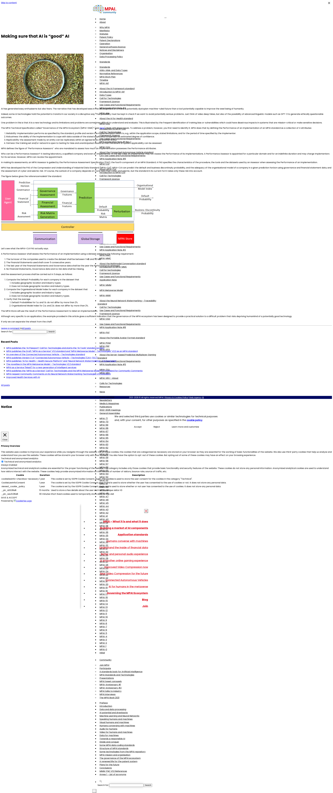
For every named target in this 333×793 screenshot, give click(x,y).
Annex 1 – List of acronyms (113, 774)
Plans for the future (109, 764)
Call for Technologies (110, 98)
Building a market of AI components (124, 528)
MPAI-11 (103, 613)
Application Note (108, 279)
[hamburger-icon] (165, 17)
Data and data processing (113, 709)
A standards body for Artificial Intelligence (121, 671)
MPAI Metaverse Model (111, 290)
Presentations (107, 678)
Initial (102, 652)
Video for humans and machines (116, 732)
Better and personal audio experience (124, 554)
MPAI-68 (104, 428)
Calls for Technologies (111, 383)
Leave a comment (10, 328)
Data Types (105, 95)
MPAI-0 (103, 649)
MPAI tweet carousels (111, 681)
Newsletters (106, 400)
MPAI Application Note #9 (113, 158)
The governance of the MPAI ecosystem (120, 758)
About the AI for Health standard (116, 118)
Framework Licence (110, 101)
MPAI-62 (104, 447)
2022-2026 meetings (110, 410)
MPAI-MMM (105, 285)
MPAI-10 (104, 616)
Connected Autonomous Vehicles (126, 580)
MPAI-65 (104, 438)
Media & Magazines (109, 403)
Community (105, 659)
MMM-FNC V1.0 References (113, 771)
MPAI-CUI (104, 164)
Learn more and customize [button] (185, 426)
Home (103, 18)
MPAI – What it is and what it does (125, 521)
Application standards (133, 534)
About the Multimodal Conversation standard (123, 263)
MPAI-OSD (105, 318)
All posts (26, 328)
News (102, 391)
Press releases (107, 397)
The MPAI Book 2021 (109, 697)
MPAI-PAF (105, 332)
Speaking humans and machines (116, 719)
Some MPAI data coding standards (117, 745)
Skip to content (9, 2)
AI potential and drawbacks (114, 712)
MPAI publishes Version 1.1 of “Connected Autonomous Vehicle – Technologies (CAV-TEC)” (52, 357)
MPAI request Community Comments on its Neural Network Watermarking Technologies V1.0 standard (58, 373)
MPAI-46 (104, 499)
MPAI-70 (104, 421)
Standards (105, 61)
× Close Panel (146, 511)
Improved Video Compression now (126, 567)
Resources (105, 386)
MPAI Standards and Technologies (117, 674)
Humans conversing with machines (117, 725)
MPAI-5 (103, 633)
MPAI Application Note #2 (113, 249)
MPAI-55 (104, 470)
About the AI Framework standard (117, 88)
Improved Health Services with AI (23, 377)
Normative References (111, 73)
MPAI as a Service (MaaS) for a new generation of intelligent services (41, 367)
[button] (101, 781)
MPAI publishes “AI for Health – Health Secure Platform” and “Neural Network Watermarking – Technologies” (61, 360)
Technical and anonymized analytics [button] (19, 458)
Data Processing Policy (111, 56)
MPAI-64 (104, 441)
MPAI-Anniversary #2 (110, 687)
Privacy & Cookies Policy (176, 397)
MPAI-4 (103, 636)
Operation (105, 43)
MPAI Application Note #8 (113, 327)
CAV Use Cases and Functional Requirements (122, 155)
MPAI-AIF (104, 83)
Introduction (106, 706)
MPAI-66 (104, 434)
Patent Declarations (110, 40)
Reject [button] (156, 426)
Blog (145, 599)
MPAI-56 (104, 467)
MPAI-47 (104, 496)
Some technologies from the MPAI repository (123, 751)
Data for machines (109, 735)
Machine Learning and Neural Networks (119, 715)
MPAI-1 (103, 646)
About (103, 22)
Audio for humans (108, 728)
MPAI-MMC (105, 258)
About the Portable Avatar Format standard (122, 337)
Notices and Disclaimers (112, 50)
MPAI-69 (104, 425)
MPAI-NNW (105, 295)
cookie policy (194, 420)
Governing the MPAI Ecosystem (127, 593)
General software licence (113, 46)
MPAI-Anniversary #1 (110, 684)
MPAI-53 (104, 477)
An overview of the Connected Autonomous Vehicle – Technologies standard (45, 354)
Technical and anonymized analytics (22, 461)
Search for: (103, 785)
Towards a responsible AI (112, 738)
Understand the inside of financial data (123, 547)
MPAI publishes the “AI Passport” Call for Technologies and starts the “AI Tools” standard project (55, 347)
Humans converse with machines (127, 541)
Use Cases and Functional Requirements (120, 104)
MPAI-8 (103, 623)
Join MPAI (104, 665)
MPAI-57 (104, 464)
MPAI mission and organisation (115, 754)
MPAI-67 (104, 431)
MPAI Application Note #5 (113, 364)
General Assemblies (110, 413)
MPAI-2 (103, 643)
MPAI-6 (103, 629)
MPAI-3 (103, 639)
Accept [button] (138, 426)
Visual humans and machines (114, 722)
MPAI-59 (104, 457)
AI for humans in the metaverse (128, 586)
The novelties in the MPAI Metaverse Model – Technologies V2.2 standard (43, 364)
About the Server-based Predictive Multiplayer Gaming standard (127, 356)
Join (145, 606)
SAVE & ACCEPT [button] (9, 497)
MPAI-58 (104, 460)
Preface (104, 702)
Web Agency (195, 397)
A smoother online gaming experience (124, 560)
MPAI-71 (104, 418)
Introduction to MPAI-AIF (112, 91)
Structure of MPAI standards (114, 748)
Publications (106, 406)
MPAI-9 (103, 620)
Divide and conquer (109, 741)
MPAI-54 (104, 473)
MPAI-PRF (105, 346)
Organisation (106, 53)
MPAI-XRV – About (109, 378)
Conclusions (106, 767)
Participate (105, 668)
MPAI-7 (103, 626)
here (102, 128)
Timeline (104, 80)
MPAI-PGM (105, 343)
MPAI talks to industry (110, 691)
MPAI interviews (108, 694)
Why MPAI (105, 27)
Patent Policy (106, 37)
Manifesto (105, 30)
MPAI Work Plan (108, 76)
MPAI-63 (104, 444)
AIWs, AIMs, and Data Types (113, 70)
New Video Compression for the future (124, 573)
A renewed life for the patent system (118, 761)
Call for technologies (110, 270)
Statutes (104, 33)
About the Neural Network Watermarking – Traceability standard (127, 302)
